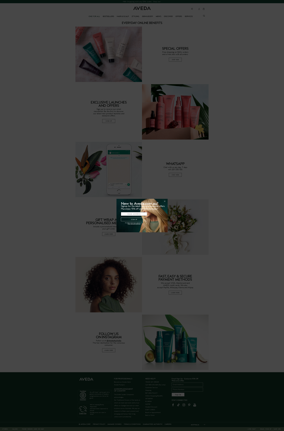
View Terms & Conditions (134, 224)
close (159, 201)
